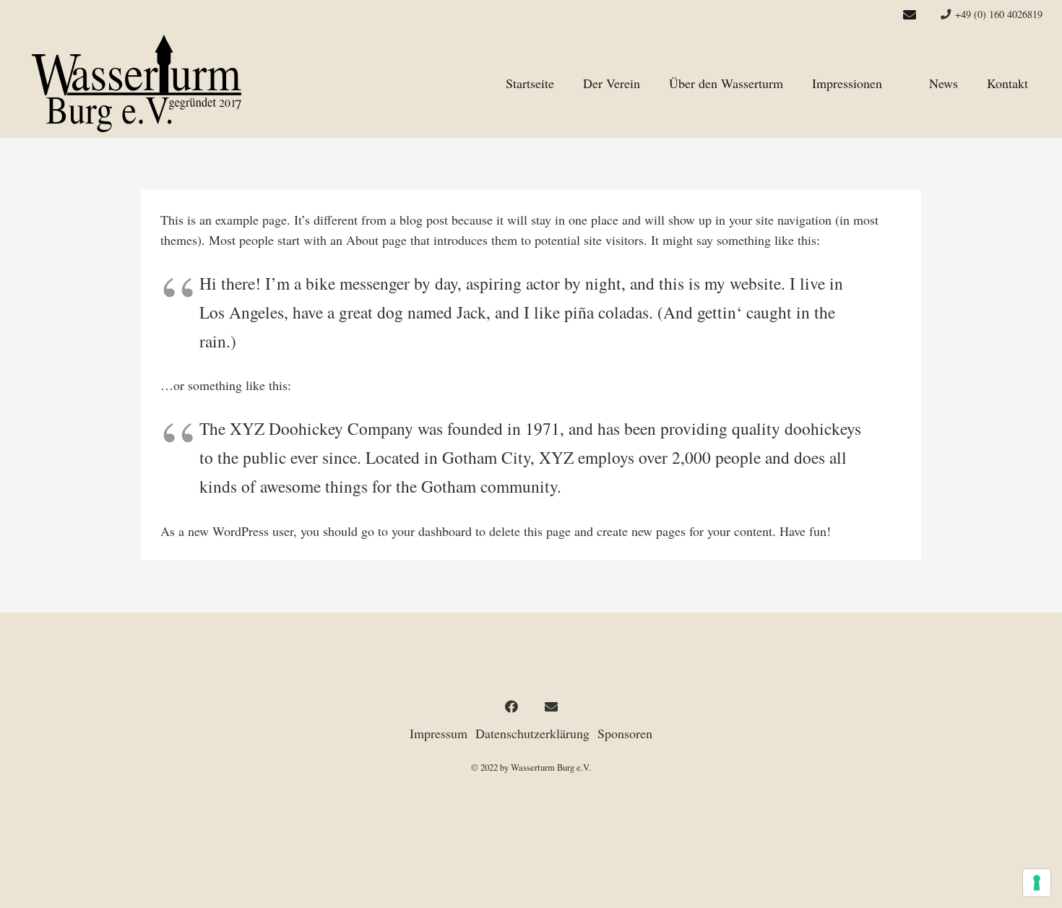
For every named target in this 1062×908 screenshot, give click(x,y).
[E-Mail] (910, 14)
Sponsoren (624, 733)
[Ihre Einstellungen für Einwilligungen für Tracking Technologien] (1036, 882)
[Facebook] (511, 707)
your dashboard (432, 531)
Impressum (438, 733)
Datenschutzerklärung (532, 733)
